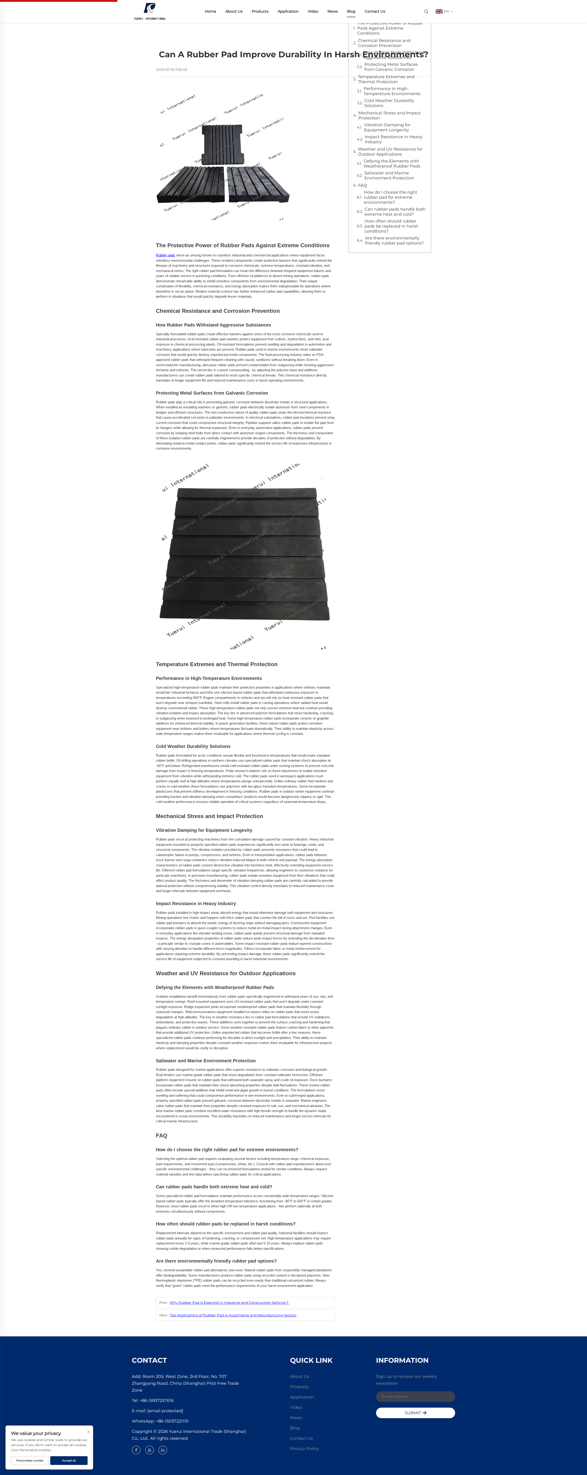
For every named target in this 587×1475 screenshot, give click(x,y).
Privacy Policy (304, 1448)
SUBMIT (413, 1412)
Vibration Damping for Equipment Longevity (387, 127)
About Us (234, 11)
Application (288, 11)
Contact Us (375, 11)
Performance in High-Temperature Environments (392, 91)
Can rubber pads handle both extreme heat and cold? (395, 212)
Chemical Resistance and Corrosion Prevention (384, 43)
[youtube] (149, 1450)
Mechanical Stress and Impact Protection (389, 115)
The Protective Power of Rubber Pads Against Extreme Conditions (390, 28)
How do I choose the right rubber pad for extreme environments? (390, 197)
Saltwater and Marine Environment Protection (389, 175)
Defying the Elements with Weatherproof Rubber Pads (392, 164)
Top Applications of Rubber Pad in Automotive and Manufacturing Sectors (233, 1315)
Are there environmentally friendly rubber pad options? (394, 241)
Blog (351, 11)
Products (260, 11)
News (332, 11)
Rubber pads (165, 255)
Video (313, 11)
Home (210, 11)
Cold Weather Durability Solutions (389, 103)
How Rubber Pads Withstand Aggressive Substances (394, 55)
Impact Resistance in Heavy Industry (393, 139)
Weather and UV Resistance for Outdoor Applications (390, 152)
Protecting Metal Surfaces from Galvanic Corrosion (391, 67)
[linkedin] (162, 1450)
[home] (150, 11)
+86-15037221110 (172, 1421)
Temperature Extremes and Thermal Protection (386, 79)
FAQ (362, 185)
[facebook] (136, 1450)
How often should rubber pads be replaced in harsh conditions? (391, 226)
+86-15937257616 (157, 1400)
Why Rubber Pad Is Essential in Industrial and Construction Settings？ (229, 1302)
